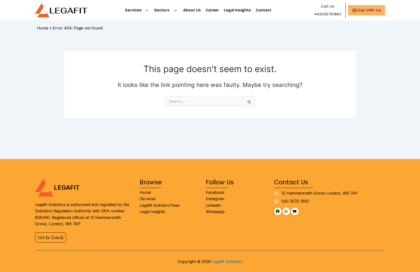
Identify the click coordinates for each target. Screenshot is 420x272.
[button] (327, 6)
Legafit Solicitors (227, 261)
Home (42, 28)
